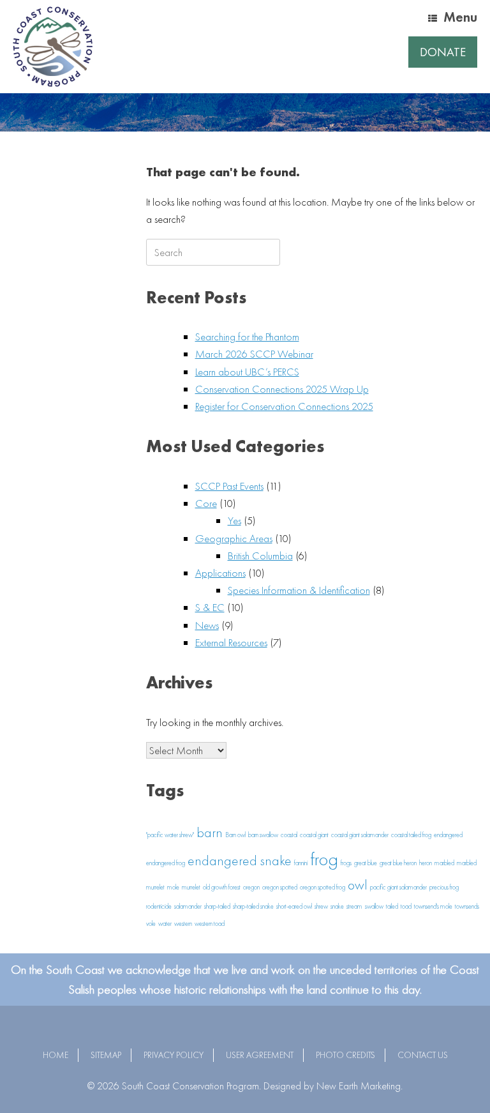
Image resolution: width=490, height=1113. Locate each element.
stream (354, 906)
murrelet (191, 887)
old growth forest (222, 887)
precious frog (444, 887)
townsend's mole (433, 906)
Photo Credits (345, 1055)
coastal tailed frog (411, 835)
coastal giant (314, 835)
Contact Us (422, 1055)
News (207, 625)
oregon (251, 887)
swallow (374, 906)
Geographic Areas (233, 538)
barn (210, 833)
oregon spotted (279, 887)
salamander (188, 906)
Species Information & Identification (299, 590)
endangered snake (240, 861)
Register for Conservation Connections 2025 (284, 406)
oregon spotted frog (322, 887)
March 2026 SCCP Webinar (254, 354)
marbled (444, 863)
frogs (346, 863)
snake (337, 906)
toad (406, 906)
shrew (321, 906)
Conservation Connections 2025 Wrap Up (282, 389)
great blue (365, 863)
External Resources (231, 642)
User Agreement (259, 1055)
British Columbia (260, 556)
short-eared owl (294, 906)
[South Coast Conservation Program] (53, 46)
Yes (234, 520)
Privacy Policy (174, 1055)
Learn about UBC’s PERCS (247, 372)
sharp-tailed (217, 906)
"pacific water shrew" (170, 835)
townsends (467, 906)
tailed (392, 906)
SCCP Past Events (229, 486)
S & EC (210, 607)
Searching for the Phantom (247, 336)
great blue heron (398, 863)
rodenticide (159, 906)
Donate (443, 52)
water (165, 924)
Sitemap (106, 1055)
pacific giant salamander (398, 887)
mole (173, 887)
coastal (289, 835)
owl (358, 885)
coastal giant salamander (360, 835)
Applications (220, 573)
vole (151, 924)
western (183, 924)
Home (55, 1055)
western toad (210, 924)
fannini (301, 863)
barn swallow (263, 835)
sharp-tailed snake (253, 906)
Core (206, 503)
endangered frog (165, 863)
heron (425, 863)
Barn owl (235, 835)
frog (324, 859)
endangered (448, 835)
